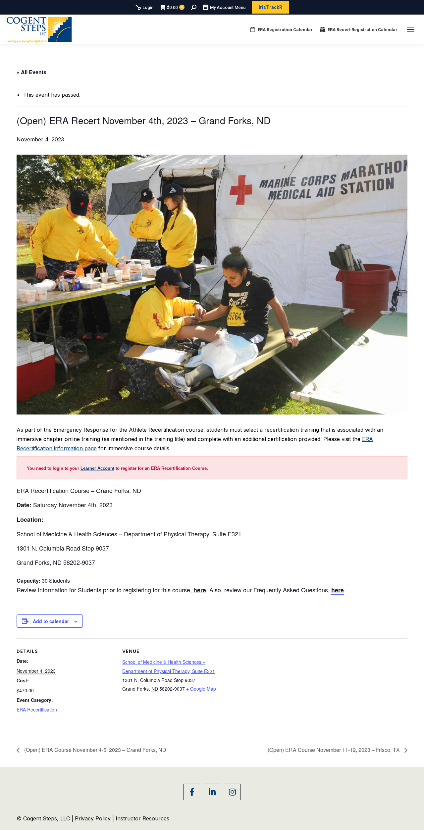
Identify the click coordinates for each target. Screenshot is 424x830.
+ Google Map (201, 688)
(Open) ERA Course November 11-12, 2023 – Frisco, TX (334, 750)
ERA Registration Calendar (285, 29)
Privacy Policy (93, 818)
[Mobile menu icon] (410, 29)
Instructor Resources (142, 818)
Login (147, 7)
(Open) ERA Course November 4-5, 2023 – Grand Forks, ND (94, 750)
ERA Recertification (37, 709)
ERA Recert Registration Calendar (363, 29)
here (337, 590)
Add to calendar (51, 621)
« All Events (31, 72)
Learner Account (97, 468)
